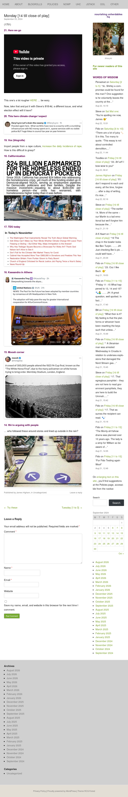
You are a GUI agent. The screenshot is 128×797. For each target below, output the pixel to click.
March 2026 (102, 582)
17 (99, 538)
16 (95, 538)
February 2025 (103, 633)
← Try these (10, 507)
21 (117, 538)
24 (99, 543)
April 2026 (101, 578)
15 (121, 533)
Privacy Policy (39, 790)
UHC (78, 4)
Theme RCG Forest (86, 790)
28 (117, 543)
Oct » (121, 553)
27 (113, 543)
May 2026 (101, 574)
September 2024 (104, 653)
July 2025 (101, 613)
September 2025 (104, 605)
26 (108, 543)
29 (121, 543)
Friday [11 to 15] (113, 280)
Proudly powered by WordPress (61, 790)
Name (8, 567)
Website (8, 591)
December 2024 (104, 641)
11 (104, 533)
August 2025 (102, 609)
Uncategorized (39, 492)
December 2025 (104, 593)
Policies (52, 4)
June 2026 (101, 570)
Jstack (90, 4)
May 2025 (101, 621)
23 (95, 543)
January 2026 (103, 589)
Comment (10, 531)
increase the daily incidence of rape (61, 146)
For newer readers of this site (107, 67)
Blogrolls (35, 4)
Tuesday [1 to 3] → (72, 507)
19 (108, 538)
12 (108, 533)
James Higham (23, 492)
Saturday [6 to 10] (113, 128)
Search (96, 497)
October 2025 (103, 601)
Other (114, 4)
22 (121, 538)
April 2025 (101, 625)
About (19, 4)
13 (113, 533)
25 (104, 543)
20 (113, 538)
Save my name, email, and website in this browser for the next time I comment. (41, 607)
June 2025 (101, 617)
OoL (102, 4)
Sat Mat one (112, 111)
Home (5, 4)
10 (99, 533)
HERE (33, 100)
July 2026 (101, 566)
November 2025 (104, 597)
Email (8, 580)
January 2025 (103, 637)
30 (95, 548)
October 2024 (103, 649)
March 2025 (102, 629)
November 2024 (104, 645)
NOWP (66, 4)
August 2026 (102, 562)
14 (117, 533)
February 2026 (103, 585)
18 (104, 538)
